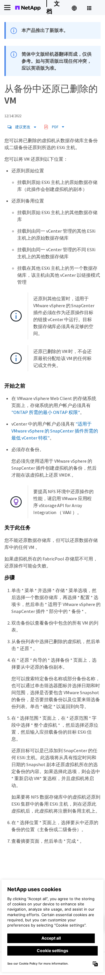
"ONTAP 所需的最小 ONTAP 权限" (45, 412)
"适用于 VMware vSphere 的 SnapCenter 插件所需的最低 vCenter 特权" (54, 431)
